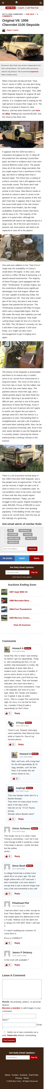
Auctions (23, 1075)
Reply (17, 713)
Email (39, 1025)
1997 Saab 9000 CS (18, 592)
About (7, 1075)
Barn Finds (14, 538)
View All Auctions (22, 625)
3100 (10, 531)
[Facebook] (11, 1066)
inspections (34, 72)
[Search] (40, 3)
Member (28, 648)
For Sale (30, 14)
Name (5, 1020)
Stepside (13, 534)
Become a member (11, 1008)
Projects (31, 538)
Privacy (18, 1078)
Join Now (10, 8)
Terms (26, 1078)
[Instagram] (27, 1066)
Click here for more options (22, 577)
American (13, 542)
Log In (21, 8)
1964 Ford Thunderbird (20, 609)
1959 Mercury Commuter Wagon (24, 618)
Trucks (27, 534)
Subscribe (12, 1035)
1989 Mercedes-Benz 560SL (22, 600)
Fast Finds (33, 1075)
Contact (15, 1075)
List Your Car (32, 8)
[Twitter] (16, 1066)
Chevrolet (25, 531)
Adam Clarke (12, 30)
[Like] (6, 713)
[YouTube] (32, 1066)
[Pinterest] (22, 1066)
